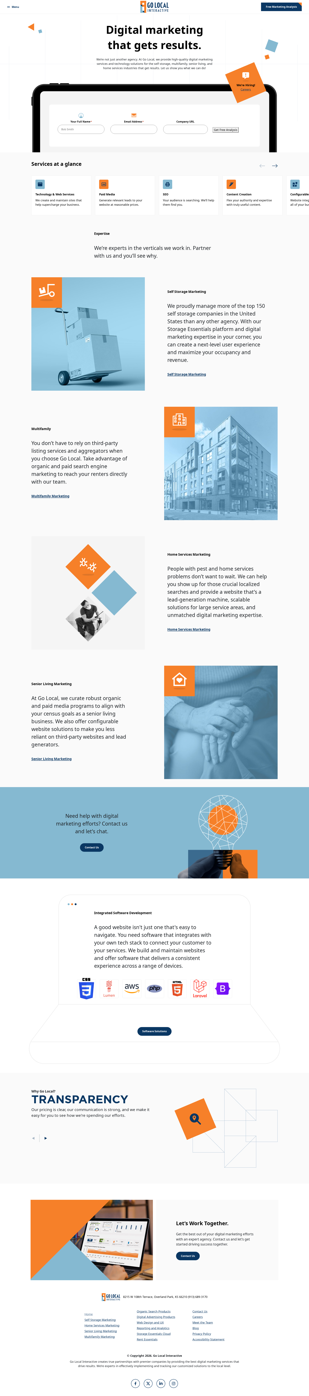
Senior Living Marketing (51, 759)
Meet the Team (202, 1322)
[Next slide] (275, 166)
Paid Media (107, 194)
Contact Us (188, 1256)
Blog (195, 1328)
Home (88, 1314)
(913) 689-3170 (197, 1297)
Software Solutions (154, 1031)
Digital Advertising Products (156, 1317)
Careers (246, 89)
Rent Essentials (147, 1339)
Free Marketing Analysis (281, 7)
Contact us (92, 847)
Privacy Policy (201, 1334)
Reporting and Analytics (153, 1328)
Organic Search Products (154, 1311)
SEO (165, 194)
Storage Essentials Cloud (154, 1334)
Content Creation (239, 194)
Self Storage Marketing (186, 374)
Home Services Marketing (188, 629)
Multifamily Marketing (50, 496)
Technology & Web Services (54, 194)
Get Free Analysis (225, 130)
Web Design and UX (150, 1322)
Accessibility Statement (208, 1339)
